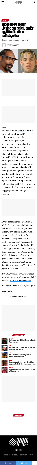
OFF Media (14, 45)
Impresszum (7, 455)
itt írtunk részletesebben (20, 280)
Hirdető (31, 455)
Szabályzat (15, 455)
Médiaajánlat (23, 455)
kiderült (20, 130)
